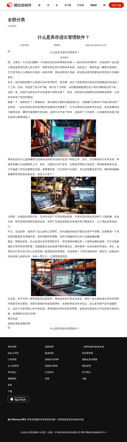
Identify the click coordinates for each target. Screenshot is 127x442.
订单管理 (12, 359)
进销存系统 (14, 323)
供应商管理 (87, 352)
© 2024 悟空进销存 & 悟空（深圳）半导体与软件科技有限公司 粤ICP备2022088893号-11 (63, 432)
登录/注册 (116, 5)
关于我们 (67, 6)
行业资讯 (80, 6)
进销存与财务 (51, 365)
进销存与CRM (52, 359)
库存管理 (12, 346)
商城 (104, 6)
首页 (39, 6)
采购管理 (49, 346)
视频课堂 (93, 6)
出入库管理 (13, 365)
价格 (57, 6)
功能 (48, 6)
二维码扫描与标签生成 (93, 346)
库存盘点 (12, 372)
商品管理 (86, 365)
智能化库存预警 (89, 359)
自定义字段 (13, 352)
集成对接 (49, 352)
